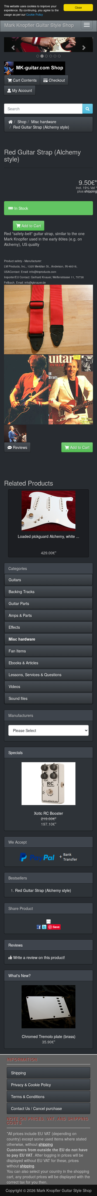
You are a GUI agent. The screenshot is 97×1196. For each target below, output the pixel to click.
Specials (15, 752)
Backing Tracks (21, 591)
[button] (11, 44)
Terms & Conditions (27, 1096)
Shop (22, 121)
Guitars (15, 579)
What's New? (19, 975)
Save (56, 927)
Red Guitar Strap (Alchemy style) (41, 127)
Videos (14, 686)
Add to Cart (30, 225)
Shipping (18, 1072)
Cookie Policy (34, 14)
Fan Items (17, 651)
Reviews (19, 447)
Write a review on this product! (39, 957)
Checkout (56, 80)
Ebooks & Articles (23, 662)
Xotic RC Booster (48, 813)
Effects (14, 627)
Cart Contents (24, 80)
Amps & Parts (20, 615)
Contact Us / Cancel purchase (36, 1108)
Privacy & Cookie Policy (31, 1084)
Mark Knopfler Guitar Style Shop (39, 24)
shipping (90, 191)
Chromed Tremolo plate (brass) (48, 1036)
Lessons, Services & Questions (35, 674)
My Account (21, 90)
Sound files (18, 698)
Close (78, 7)
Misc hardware (43, 121)
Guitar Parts (19, 603)
